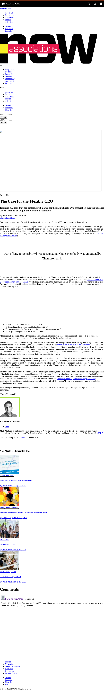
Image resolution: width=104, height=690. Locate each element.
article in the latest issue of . (75, 345)
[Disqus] (52, 626)
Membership (10, 79)
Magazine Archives (13, 666)
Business (8, 72)
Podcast (8, 20)
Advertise (9, 22)
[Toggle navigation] (1, 65)
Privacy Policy (11, 673)
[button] (11, 4)
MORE (100, 433)
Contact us (24, 437)
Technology (10, 81)
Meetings (8, 76)
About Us (9, 13)
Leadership (9, 74)
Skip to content (6, 8)
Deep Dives (10, 69)
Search (2, 114)
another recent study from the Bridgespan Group (76, 379)
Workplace (9, 83)
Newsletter (9, 17)
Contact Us (9, 15)
